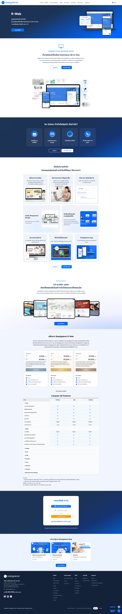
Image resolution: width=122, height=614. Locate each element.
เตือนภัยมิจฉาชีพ (94, 585)
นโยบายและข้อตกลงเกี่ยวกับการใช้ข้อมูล (84, 608)
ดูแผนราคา (55, 67)
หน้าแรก (42, 2)
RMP (54, 578)
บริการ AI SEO (56, 583)
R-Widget (55, 597)
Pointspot (77, 592)
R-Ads (65, 581)
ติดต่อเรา (55, 150)
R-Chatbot (77, 588)
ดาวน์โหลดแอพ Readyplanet (97, 583)
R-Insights (77, 590)
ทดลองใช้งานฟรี (66, 67)
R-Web (54, 585)
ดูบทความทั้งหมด (61, 565)
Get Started (36, 369)
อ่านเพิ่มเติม (34, 559)
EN (101, 608)
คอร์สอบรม (85, 578)
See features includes (61, 391)
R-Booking (55, 592)
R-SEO (54, 600)
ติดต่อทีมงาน (55, 266)
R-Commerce (56, 590)
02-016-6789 (9, 592)
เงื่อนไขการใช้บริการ (71, 608)
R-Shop (54, 588)
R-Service (77, 583)
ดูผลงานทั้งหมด (61, 323)
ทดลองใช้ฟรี (17, 30)
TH (96, 608)
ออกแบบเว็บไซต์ (56, 580)
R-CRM (76, 581)
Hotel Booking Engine (57, 595)
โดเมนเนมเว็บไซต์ (86, 580)
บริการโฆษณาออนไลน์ (68, 578)
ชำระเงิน (93, 578)
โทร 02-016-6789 (66, 521)
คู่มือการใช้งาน (94, 580)
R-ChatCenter (78, 585)
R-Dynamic (66, 583)
